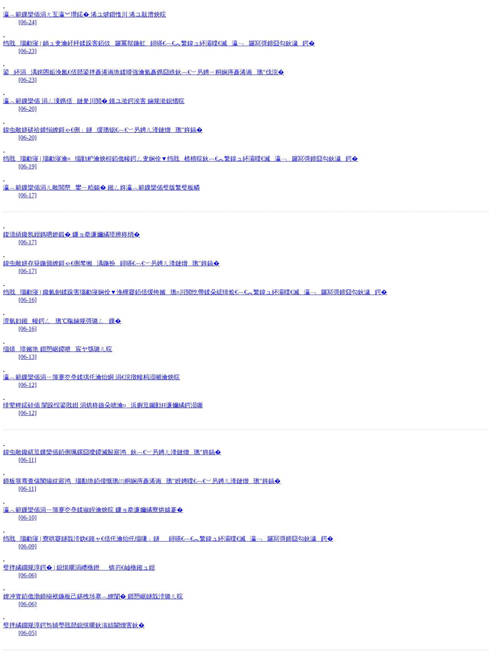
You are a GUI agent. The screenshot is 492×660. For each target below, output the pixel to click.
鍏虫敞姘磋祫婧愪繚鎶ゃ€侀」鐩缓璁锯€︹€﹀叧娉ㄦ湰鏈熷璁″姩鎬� (103, 130)
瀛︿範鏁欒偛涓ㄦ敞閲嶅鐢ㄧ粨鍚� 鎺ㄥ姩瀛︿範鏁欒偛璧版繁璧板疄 (101, 187)
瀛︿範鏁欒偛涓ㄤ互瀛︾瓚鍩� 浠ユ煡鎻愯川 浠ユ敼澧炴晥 (84, 14)
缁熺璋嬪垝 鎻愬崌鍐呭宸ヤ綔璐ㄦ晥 (57, 349)
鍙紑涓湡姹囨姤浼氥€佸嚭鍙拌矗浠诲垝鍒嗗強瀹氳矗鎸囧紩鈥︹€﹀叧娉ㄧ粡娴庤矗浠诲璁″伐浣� (143, 72)
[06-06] (27, 575)
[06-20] (27, 108)
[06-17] (27, 195)
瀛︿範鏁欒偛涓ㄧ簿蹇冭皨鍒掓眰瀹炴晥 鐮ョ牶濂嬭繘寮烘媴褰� (93, 510)
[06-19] (27, 166)
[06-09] (27, 546)
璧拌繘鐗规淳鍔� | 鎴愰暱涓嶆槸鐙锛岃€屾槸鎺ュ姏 (79, 567)
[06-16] (27, 300)
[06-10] (27, 517)
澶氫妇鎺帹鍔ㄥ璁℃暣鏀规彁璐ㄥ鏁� (62, 321)
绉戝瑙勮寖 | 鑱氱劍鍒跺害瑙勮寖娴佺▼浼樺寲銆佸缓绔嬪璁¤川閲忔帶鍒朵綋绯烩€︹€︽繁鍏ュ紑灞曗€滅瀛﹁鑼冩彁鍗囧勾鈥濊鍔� (195, 292)
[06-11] (27, 460)
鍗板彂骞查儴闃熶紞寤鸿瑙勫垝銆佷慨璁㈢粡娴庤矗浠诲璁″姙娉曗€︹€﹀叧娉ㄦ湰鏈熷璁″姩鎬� (142, 481)
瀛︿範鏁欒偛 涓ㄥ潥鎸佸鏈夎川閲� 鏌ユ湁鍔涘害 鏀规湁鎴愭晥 (93, 101)
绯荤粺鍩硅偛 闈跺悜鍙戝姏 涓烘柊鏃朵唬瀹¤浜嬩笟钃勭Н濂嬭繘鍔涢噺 (103, 405)
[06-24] (27, 22)
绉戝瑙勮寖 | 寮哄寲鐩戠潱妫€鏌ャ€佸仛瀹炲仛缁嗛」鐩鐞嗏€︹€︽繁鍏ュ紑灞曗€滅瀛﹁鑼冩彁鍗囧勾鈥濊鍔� (168, 538)
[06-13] (27, 356)
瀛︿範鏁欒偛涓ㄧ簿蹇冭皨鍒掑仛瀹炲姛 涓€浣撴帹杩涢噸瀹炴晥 (91, 377)
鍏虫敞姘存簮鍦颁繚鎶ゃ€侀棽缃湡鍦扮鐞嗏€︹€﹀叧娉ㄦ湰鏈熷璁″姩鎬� (111, 263)
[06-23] (27, 51)
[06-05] (27, 633)
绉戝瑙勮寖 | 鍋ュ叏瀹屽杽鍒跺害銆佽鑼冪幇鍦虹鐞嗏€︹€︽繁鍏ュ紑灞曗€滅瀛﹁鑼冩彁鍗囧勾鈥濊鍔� (159, 43)
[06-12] (27, 385)
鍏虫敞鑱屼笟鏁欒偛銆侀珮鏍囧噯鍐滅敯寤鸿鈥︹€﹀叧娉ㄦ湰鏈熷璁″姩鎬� (112, 452)
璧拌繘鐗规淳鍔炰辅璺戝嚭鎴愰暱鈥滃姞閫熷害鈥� (74, 625)
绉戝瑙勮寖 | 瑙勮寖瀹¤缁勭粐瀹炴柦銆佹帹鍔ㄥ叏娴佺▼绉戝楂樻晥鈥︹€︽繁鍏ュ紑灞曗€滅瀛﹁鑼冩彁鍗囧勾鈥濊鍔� (180, 158)
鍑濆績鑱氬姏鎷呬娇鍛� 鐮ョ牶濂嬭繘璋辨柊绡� (71, 234)
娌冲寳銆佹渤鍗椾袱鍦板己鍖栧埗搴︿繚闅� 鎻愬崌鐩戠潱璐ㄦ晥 (93, 596)
